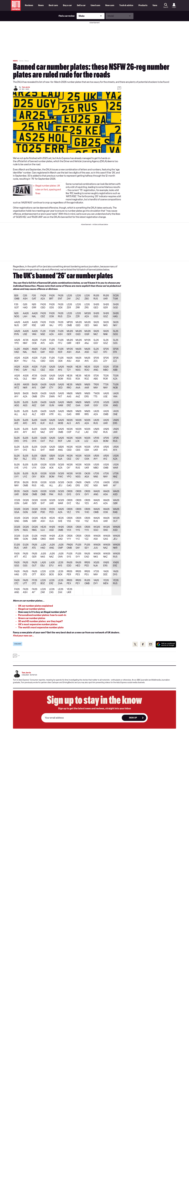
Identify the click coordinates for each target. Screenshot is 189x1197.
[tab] (94, 657)
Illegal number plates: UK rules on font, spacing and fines (48, 189)
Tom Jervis (26, 87)
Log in (174, 7)
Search (165, 7)
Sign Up (133, 717)
